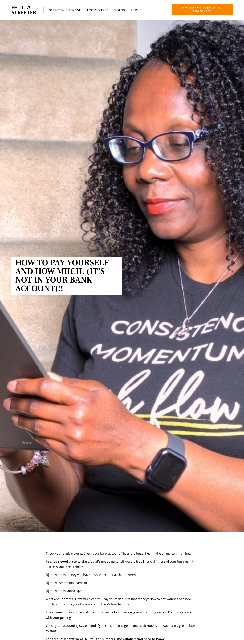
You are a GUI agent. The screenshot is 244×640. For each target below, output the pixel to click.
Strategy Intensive (65, 10)
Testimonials (97, 10)
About (136, 10)
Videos (119, 10)
